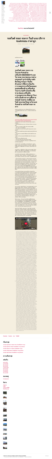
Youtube (10, 336)
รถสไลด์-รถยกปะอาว (28, 283)
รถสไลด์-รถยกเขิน (20, 315)
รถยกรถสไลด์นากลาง (27, 250)
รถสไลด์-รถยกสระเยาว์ (24, 292)
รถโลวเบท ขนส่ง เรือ (33, 326)
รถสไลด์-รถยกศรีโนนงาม (19, 291)
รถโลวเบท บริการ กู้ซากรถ (24, 328)
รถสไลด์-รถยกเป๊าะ (25, 315)
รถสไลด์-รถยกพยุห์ (30, 284)
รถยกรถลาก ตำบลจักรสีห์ (25, 233)
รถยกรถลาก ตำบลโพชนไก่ (28, 244)
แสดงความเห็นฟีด (6, 387)
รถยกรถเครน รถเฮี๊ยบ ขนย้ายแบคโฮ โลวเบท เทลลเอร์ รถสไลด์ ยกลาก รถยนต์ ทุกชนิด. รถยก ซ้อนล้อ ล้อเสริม (26, 120)
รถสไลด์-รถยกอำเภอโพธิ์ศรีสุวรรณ (31, 313)
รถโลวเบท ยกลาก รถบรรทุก (22, 329)
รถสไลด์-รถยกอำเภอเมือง (27, 312)
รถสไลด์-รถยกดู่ (30, 274)
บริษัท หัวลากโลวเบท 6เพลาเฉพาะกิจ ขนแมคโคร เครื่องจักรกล (38, 4)
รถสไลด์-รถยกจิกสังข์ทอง (31, 272)
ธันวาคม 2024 (5, 364)
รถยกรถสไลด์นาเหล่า (26, 252)
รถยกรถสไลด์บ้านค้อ (29, 253)
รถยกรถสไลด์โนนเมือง (28, 265)
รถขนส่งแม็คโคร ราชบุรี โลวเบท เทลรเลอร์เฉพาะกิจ (39, 11)
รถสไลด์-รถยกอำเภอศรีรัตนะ (27, 310)
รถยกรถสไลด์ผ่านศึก (28, 255)
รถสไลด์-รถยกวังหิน (29, 289)
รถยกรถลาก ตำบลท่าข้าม (26, 235)
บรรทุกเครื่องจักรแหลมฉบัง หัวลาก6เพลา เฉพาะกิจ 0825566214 (19, 4)
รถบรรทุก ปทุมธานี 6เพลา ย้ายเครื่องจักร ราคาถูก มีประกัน (13, 352)
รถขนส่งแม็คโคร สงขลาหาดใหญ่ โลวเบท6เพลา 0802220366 (20, 12)
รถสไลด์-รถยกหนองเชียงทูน (25, 300)
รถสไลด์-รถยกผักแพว (34, 283)
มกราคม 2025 (5, 363)
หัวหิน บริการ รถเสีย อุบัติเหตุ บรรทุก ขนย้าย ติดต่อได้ (23, 20)
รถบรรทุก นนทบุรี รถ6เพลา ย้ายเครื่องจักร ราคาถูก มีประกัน (13, 350)
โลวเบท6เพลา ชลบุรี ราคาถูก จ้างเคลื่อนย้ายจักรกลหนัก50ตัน (18, 21)
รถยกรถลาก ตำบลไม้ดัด (30, 246)
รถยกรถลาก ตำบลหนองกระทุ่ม (25, 241)
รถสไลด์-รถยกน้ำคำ (21, 279)
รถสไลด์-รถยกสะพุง (26, 293)
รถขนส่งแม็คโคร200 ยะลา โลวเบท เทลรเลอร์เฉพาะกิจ (21, 14)
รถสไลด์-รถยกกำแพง (20, 268)
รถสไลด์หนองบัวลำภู (23, 326)
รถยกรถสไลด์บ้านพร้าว (20, 254)
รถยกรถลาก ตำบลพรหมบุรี (30, 238)
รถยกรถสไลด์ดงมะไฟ (23, 249)
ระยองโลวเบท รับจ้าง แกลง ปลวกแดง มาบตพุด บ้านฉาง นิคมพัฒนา (37, 17)
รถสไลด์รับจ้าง (18, 326)
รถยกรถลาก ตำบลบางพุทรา (21, 237)
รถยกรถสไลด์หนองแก (19, 259)
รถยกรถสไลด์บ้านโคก (26, 254)
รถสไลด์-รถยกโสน (33, 325)
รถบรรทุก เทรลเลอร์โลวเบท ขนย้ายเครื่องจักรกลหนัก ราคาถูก (17, 17)
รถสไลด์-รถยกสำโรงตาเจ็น (30, 294)
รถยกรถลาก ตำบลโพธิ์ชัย (21, 245)
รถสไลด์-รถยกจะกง (32, 271)
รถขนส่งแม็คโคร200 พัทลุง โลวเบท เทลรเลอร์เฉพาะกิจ (21, 13)
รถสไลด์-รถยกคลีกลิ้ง (30, 270)
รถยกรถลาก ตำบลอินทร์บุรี (32, 242)
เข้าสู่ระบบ (5, 385)
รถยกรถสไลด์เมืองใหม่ (19, 263)
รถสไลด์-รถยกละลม (26, 288)
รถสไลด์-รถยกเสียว (31, 317)
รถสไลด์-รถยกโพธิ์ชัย (32, 323)
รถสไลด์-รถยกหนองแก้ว (32, 300)
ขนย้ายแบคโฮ (18, 231)
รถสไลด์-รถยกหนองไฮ (23, 302)
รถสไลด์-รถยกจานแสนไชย (23, 272)
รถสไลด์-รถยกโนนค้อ (19, 321)
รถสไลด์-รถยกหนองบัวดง (31, 297)
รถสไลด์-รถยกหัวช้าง (32, 305)
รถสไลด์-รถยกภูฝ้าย (31, 286)
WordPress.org (6, 388)
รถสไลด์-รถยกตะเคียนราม (26, 276)
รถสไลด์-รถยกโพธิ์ (19, 323)
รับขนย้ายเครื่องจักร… (11, 20)
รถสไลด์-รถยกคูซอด (27, 271)
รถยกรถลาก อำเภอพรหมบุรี (31, 247)
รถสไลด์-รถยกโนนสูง (28, 322)
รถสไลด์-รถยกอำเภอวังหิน (19, 310)
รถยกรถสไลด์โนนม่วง (29, 264)
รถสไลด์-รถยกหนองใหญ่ (31, 301)
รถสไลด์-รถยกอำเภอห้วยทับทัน (22, 311)
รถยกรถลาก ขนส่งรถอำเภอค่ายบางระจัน (23, 232)
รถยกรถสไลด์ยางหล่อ (19, 256)
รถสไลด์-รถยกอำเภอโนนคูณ (23, 313)
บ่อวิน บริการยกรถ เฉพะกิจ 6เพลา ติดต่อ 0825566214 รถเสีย (38, 5)
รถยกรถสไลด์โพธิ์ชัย (33, 265)
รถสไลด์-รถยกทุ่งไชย (26, 278)
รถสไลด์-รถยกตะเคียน (20, 276)
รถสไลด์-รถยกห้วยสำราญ (28, 304)
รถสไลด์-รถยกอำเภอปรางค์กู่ (23, 308)
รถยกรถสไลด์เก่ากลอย (28, 262)
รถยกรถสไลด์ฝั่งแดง (34, 255)
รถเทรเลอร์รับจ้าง (28, 326)
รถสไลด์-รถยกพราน (21, 285)
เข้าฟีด (4, 386)
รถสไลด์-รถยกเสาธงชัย (25, 317)
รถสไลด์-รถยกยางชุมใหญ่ (19, 287)
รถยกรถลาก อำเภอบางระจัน (23, 247)
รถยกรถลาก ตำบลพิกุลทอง (31, 239)
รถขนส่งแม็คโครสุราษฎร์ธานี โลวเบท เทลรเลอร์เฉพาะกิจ (21, 16)
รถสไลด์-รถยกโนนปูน (31, 321)
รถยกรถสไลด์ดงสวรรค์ (29, 249)
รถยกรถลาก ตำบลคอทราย (32, 232)
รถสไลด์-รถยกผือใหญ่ (24, 284)
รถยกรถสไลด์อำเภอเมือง (28, 261)
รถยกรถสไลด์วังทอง (29, 256)
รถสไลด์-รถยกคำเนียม (21, 271)
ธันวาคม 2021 (5, 370)
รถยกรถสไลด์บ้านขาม (23, 253)
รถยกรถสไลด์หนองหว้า (27, 258)
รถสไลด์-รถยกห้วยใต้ (20, 305)
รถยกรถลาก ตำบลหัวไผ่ (26, 242)
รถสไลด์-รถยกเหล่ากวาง (22, 318)
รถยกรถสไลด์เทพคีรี (33, 262)
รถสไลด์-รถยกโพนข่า (30, 324)
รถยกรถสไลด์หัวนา (30, 259)
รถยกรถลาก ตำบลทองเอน (33, 234)
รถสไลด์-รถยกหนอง (27, 296)
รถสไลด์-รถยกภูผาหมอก (25, 286)
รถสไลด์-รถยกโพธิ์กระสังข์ (25, 323)
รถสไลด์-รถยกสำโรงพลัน (25, 295)
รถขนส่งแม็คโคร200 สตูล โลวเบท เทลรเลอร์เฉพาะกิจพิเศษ (38, 14)
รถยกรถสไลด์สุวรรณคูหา (28, 257)
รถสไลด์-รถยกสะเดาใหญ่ (33, 293)
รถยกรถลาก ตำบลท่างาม (33, 235)
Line (14, 336)
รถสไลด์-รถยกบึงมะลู (19, 282)
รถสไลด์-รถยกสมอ (31, 291)
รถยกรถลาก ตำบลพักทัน (24, 239)
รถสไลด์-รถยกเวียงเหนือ (19, 317)
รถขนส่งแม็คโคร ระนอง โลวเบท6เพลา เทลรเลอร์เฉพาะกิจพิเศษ (22, 11)
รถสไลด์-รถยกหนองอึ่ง (32, 299)
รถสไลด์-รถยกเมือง (30, 315)
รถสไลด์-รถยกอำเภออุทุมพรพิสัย (31, 311)
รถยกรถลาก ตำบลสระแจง (32, 240)
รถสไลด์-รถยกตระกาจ (29, 275)
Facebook (5, 336)
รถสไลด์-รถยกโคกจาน (23, 319)
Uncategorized (26, 35)
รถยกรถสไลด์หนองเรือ (34, 258)
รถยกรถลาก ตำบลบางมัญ (28, 237)
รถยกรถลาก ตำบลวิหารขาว (25, 240)
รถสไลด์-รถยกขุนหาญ (24, 270)
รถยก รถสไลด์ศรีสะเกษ (32, 231)
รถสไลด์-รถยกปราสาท (30, 282)
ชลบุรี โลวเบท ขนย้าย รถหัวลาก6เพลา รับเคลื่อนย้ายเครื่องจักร (19, 3)
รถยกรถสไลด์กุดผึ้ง (26, 248)
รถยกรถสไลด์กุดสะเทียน (33, 248)
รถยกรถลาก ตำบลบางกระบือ (26, 236)
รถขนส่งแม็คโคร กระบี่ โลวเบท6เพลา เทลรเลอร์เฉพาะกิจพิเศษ (38, 6)
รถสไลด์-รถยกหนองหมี (32, 298)
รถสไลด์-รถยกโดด (33, 320)
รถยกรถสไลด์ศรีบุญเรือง (22, 257)
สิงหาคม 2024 (5, 366)
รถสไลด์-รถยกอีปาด (25, 314)
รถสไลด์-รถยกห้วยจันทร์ (22, 303)
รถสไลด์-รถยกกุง (26, 268)
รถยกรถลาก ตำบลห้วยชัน (33, 241)
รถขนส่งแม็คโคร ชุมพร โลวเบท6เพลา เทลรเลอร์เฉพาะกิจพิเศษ (38, 7)
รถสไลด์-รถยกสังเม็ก (18, 294)
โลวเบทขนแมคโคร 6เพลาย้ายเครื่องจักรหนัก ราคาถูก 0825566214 (37, 21)
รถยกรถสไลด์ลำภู (24, 256)
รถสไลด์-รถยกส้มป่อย (25, 291)
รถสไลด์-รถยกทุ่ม (32, 278)
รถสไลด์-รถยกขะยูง (18, 270)
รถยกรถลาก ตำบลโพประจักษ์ (29, 245)
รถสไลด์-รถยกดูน (23, 275)
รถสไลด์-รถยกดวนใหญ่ (32, 273)
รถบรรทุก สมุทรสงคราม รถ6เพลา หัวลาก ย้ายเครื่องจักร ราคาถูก (14, 344)
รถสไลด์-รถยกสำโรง (24, 294)
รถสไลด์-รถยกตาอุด (32, 276)
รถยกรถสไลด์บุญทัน (32, 254)
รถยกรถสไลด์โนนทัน (23, 264)
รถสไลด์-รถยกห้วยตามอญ (29, 303)
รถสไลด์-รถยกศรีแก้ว (34, 290)
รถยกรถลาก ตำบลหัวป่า (19, 242)
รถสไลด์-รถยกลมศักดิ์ (21, 288)
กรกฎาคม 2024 (6, 367)
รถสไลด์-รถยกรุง (31, 287)
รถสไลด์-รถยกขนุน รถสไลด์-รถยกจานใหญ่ (31, 269)
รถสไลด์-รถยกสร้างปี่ (30, 292)
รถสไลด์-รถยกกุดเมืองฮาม (31, 268)
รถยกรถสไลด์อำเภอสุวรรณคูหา (20, 261)
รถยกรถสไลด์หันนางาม (25, 259)
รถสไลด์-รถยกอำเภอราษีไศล (33, 309)
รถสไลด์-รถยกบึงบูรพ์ (33, 281)
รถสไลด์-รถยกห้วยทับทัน (22, 304)
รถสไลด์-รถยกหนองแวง (25, 301)
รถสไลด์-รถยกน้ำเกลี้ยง (27, 279)
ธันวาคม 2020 (5, 372)
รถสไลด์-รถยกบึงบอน (27, 281)
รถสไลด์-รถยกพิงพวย (27, 285)
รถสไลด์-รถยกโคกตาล (29, 319)
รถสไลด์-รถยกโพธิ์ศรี (24, 324)
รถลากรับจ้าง (17, 266)
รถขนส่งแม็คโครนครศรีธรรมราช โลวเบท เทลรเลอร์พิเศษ (21, 15)
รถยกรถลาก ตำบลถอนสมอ (25, 234)
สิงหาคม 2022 (5, 368)
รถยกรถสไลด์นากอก (33, 250)
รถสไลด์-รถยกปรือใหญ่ (22, 283)
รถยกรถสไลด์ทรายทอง (21, 250)
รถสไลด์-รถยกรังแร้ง (25, 287)
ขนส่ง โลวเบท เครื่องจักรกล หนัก (24, 231)
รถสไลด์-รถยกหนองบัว (25, 297)
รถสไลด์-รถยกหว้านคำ (26, 305)
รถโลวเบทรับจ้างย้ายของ (30, 329)
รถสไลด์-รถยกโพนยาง (21, 325)
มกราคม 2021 (5, 371)
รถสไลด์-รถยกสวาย (21, 293)
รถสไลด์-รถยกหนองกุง (33, 296)
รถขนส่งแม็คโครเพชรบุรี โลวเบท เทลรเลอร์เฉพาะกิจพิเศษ (38, 16)
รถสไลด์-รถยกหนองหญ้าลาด (25, 298)
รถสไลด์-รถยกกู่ (23, 269)
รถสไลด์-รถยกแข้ (28, 318)
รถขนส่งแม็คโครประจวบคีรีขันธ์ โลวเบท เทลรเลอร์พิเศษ (39, 15)
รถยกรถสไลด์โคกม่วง (25, 263)
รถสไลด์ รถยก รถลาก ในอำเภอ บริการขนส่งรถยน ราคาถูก (26, 39)
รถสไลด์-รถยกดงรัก (25, 273)
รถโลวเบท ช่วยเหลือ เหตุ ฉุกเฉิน (28, 327)
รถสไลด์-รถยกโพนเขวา (27, 325)
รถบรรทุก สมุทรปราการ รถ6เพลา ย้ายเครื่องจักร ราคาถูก (12, 348)
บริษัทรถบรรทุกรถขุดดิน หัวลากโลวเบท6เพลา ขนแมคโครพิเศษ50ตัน (18, 5)
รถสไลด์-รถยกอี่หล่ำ (30, 314)
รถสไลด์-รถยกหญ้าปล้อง (22, 296)
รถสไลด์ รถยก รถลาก (22, 266)
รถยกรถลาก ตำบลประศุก (23, 238)
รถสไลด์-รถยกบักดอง (31, 280)
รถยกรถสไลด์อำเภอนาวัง (25, 260)
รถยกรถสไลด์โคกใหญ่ (31, 263)
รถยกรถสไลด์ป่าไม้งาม (23, 255)
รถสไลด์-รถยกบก (20, 280)
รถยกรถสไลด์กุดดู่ (22, 248)
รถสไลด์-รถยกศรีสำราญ (28, 290)
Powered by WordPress (28, 456)
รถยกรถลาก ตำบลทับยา (19, 235)
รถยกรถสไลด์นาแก (31, 252)
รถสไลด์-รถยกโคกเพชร (22, 320)
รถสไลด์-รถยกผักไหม (19, 284)
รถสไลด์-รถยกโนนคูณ (25, 321)
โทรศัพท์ (17, 336)
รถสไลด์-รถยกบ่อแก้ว (25, 280)
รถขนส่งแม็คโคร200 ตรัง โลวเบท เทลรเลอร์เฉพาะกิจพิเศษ (38, 12)
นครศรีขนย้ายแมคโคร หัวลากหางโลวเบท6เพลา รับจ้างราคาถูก (38, 3)
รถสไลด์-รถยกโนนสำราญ (22, 322)
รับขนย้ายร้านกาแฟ (21, 330)
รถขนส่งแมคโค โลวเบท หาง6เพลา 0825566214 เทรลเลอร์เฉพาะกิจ (18, 6)
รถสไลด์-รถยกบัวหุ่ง (22, 281)
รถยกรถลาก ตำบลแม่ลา (25, 243)
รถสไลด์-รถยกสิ (30, 295)
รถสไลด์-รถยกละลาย (32, 288)
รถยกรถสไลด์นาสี (20, 252)
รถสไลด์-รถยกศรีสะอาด (21, 290)
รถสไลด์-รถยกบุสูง (24, 282)
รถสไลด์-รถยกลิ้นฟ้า (23, 289)
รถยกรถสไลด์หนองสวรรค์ (20, 258)
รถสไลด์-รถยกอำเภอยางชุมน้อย (25, 309)
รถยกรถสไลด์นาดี (29, 251)
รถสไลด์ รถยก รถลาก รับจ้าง (29, 266)
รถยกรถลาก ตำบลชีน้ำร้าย (32, 233)
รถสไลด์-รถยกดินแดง (25, 274)
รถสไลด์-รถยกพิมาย (33, 285)
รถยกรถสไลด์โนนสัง (22, 265)
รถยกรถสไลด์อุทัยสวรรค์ (21, 262)
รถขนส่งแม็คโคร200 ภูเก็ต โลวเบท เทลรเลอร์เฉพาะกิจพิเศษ (38, 13)
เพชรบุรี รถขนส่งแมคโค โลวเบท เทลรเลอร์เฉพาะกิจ (39, 20)
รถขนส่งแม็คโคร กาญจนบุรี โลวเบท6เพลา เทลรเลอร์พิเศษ (19, 7)
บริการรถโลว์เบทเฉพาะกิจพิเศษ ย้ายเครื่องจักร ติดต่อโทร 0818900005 (15, 455)
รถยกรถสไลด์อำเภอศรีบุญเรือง (32, 260)
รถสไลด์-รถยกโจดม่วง (28, 320)
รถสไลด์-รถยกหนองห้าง (26, 299)
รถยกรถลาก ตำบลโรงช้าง (23, 246)
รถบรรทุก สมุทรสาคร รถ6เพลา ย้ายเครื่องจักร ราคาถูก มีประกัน (14, 346)
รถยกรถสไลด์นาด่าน (24, 251)
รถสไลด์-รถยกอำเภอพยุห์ (31, 308)
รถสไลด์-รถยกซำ (20, 273)
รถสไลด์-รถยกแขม (33, 318)
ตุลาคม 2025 (5, 362)
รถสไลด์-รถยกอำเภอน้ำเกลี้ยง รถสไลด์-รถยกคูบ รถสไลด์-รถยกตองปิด (26, 307)
